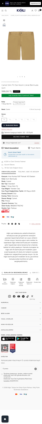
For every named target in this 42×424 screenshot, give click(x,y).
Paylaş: (4, 223)
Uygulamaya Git (35, 3)
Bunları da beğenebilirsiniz (16, 272)
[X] (12, 224)
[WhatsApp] (16, 224)
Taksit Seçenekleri (11, 148)
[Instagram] (9, 296)
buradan (7, 381)
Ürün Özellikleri (9, 171)
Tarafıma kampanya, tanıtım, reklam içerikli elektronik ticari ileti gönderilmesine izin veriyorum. (18, 375)
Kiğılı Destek (36, 223)
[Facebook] (9, 224)
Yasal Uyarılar (7, 319)
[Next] (24, 77)
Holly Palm (36, 387)
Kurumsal (5, 302)
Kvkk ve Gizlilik (7, 324)
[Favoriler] (35, 10)
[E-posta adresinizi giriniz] (35, 369)
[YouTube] (18, 296)
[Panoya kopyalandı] (19, 224)
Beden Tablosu (7, 129)
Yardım (4, 308)
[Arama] (5, 10)
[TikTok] (28, 296)
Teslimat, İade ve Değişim (28, 171)
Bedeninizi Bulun (12, 125)
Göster (36, 143)
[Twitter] (23, 296)
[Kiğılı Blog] (32, 296)
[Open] (5, 419)
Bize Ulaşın (5, 313)
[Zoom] (21, 46)
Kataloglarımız (7, 330)
